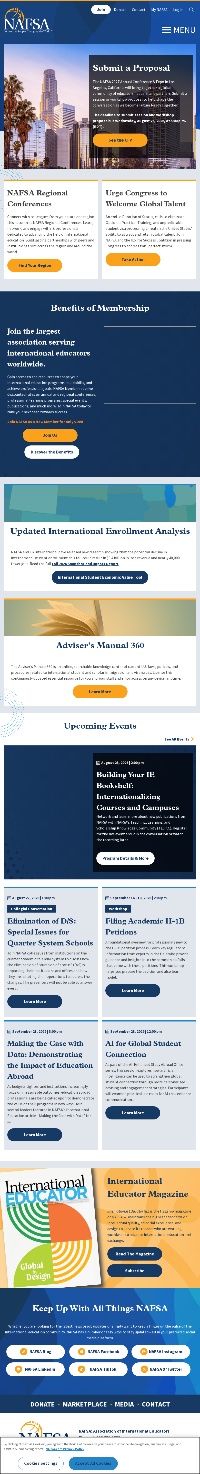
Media (124, 1404)
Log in (178, 9)
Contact (139, 9)
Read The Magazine (135, 1254)
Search (191, 9)
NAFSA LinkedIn (40, 1369)
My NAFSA (159, 9)
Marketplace (85, 1404)
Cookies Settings (40, 1463)
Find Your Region (35, 265)
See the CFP (120, 140)
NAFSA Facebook (103, 1352)
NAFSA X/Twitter (166, 1369)
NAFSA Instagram (165, 1352)
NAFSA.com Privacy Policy (65, 1449)
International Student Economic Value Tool (100, 577)
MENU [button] (184, 30)
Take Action (133, 259)
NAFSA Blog (40, 1352)
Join (101, 9)
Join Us (50, 435)
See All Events (177, 739)
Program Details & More (125, 858)
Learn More (100, 692)
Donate (120, 9)
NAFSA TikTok (103, 1369)
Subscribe (134, 1271)
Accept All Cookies (93, 1463)
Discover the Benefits (52, 452)
